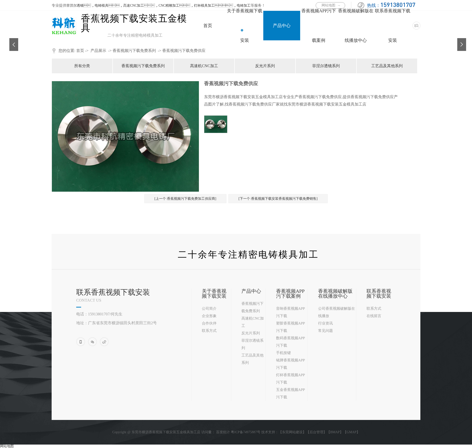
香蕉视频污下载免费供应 (184, 50)
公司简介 (209, 308)
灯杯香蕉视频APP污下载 (290, 378)
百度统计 (223, 432)
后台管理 (316, 432)
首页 (207, 25)
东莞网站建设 (292, 432)
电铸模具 (101, 5)
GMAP (351, 432)
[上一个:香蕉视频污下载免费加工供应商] (185, 199)
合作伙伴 (209, 323)
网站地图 (7, 446)
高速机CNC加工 (204, 66)
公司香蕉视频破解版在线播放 (336, 312)
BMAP (335, 432)
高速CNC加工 (133, 5)
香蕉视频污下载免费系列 (134, 50)
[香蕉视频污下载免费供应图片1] (215, 124)
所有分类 (82, 66)
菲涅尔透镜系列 (326, 66)
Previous (11, 40)
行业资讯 (325, 323)
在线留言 (374, 316)
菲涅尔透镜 (75, 5)
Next (459, 40)
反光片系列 (265, 66)
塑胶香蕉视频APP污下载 (290, 327)
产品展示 (98, 50)
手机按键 (283, 353)
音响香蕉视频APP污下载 (290, 312)
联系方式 (209, 331)
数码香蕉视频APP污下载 (290, 341)
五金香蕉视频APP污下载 (290, 393)
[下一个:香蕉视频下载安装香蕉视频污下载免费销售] (278, 199)
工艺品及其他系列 (387, 66)
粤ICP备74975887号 (245, 432)
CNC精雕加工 (169, 5)
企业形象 (209, 316)
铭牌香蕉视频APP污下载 (290, 364)
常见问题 (325, 331)
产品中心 (282, 25)
